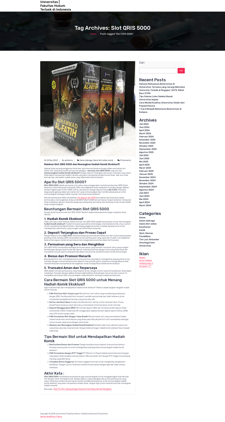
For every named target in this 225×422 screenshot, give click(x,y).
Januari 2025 (146, 174)
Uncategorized (147, 242)
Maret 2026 (145, 133)
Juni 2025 (144, 158)
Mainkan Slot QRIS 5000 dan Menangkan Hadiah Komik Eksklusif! (82, 164)
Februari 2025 (146, 171)
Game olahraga (86, 160)
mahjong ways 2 (146, 263)
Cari (141, 62)
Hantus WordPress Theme (51, 416)
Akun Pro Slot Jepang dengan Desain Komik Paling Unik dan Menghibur (83, 389)
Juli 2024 (144, 193)
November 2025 (147, 143)
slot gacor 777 (145, 266)
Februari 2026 (146, 136)
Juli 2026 (144, 124)
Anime (142, 217)
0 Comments (125, 160)
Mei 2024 (143, 199)
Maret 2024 (145, 205)
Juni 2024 (144, 196)
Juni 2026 (144, 127)
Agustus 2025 (146, 152)
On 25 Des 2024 (51, 160)
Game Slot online (100, 160)
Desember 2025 (147, 139)
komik (110, 160)
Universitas (145, 246)
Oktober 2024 (146, 183)
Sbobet (142, 258)
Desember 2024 (147, 177)
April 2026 (144, 130)
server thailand (145, 260)
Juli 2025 (144, 155)
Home (93, 33)
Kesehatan (145, 227)
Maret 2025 (145, 168)
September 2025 (148, 149)
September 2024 (148, 186)
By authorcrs (67, 160)
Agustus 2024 (146, 190)
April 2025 (144, 165)
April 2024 (144, 202)
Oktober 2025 (146, 146)
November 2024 (147, 180)
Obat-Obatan (146, 233)
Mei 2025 (143, 161)
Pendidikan (145, 236)
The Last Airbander (149, 239)
